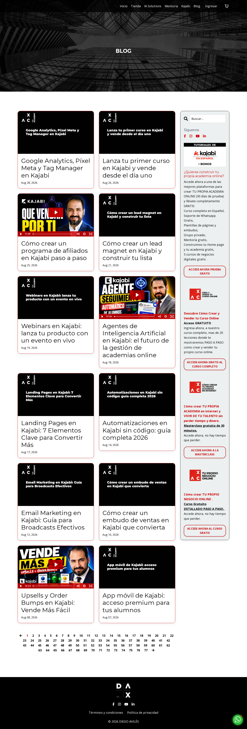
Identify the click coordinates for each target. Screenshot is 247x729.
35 (115, 640)
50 (77, 645)
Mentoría (171, 6)
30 (77, 640)
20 (156, 636)
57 (130, 645)
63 (40, 650)
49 (70, 645)
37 (130, 640)
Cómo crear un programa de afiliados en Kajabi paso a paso (54, 251)
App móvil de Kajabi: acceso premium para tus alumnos (136, 603)
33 (100, 640)
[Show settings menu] (84, 234)
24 (32, 640)
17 (134, 636)
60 (153, 645)
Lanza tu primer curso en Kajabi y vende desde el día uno (136, 168)
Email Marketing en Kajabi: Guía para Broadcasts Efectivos (53, 520)
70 (93, 650)
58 (138, 645)
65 (55, 650)
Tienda (136, 6)
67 (70, 650)
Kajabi (185, 6)
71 (100, 650)
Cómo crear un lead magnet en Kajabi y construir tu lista (132, 251)
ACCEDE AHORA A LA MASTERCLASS (205, 452)
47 (54, 645)
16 (126, 636)
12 (96, 636)
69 (85, 650)
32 (92, 640)
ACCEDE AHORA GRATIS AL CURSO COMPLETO (205, 364)
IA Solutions (152, 6)
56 (123, 645)
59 (145, 645)
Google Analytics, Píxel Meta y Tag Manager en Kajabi (55, 168)
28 (62, 640)
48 (62, 645)
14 (111, 636)
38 (138, 640)
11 (88, 636)
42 (168, 640)
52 (92, 645)
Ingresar (211, 6)
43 (24, 645)
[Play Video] (21, 234)
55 (115, 645)
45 (39, 645)
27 (54, 640)
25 (39, 640)
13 (103, 636)
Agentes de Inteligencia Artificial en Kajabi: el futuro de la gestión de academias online (135, 340)
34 (107, 640)
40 (153, 640)
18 (141, 636)
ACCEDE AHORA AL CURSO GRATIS (204, 531)
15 (118, 636)
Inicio (124, 6)
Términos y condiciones (106, 713)
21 (164, 636)
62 (168, 645)
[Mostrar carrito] (226, 6)
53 (100, 645)
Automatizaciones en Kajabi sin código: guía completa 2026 (136, 430)
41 (160, 640)
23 (24, 640)
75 (130, 650)
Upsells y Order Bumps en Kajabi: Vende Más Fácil (48, 603)
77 (146, 650)
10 (81, 636)
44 (32, 645)
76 (138, 650)
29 (70, 640)
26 (47, 640)
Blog (197, 6)
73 (115, 650)
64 (47, 650)
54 (107, 645)
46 (47, 645)
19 (149, 636)
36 (123, 640)
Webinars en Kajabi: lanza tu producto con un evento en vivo (54, 333)
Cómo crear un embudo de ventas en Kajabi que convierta (135, 520)
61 (160, 645)
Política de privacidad (142, 713)
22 (171, 636)
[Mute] (78, 234)
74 (123, 650)
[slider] (53, 234)
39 (145, 640)
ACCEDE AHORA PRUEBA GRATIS (205, 271)
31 (85, 640)
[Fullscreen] (91, 234)
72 (108, 650)
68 (77, 650)
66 (62, 650)
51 (85, 645)
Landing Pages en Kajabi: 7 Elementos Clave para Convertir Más (52, 433)
